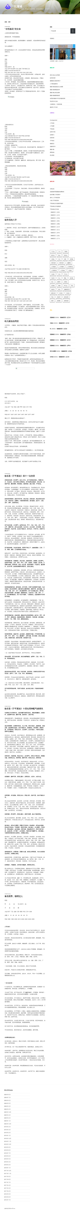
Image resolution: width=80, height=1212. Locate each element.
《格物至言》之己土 (55, 229)
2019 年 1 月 (7, 1135)
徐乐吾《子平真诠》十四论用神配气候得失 (24, 708)
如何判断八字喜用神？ (55, 194)
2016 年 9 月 (7, 1194)
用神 (59, 285)
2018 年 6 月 (7, 1156)
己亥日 (53, 278)
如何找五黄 (52, 78)
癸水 (59, 289)
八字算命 (62, 270)
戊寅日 (58, 282)
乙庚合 (53, 259)
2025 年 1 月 (7, 1121)
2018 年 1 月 (7, 1167)
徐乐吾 (71, 278)
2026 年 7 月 (7, 1097)
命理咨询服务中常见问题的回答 (57, 98)
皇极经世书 (52, 146)
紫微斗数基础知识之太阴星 (56, 86)
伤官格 (71, 259)
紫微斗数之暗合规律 (55, 92)
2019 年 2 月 (7, 1132)
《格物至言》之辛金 (55, 218)
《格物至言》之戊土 (55, 235)
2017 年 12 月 (7, 1170)
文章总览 (52, 188)
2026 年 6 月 (7, 1100)
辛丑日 (61, 293)
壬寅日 (70, 270)
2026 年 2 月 (7, 1109)
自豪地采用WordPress (9, 1208)
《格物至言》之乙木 (55, 227)
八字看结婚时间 (54, 83)
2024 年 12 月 (7, 1124)
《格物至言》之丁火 (55, 238)
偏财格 (69, 263)
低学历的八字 (11, 219)
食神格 (58, 300)
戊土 (52, 282)
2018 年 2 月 (7, 1164)
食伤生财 (66, 297)
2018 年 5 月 (7, 1159)
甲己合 (65, 285)
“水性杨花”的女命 (13, 28)
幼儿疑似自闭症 (12, 321)
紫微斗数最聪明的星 (55, 95)
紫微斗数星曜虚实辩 (55, 89)
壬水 (59, 274)
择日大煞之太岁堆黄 (55, 75)
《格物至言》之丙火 (55, 221)
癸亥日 (53, 289)
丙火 (59, 255)
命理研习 (52, 135)
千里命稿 (52, 129)
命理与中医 (52, 132)
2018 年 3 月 (7, 1162)
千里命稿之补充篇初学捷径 (56, 203)
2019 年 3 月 (7, 1129)
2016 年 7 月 (7, 1200)
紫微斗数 (52, 149)
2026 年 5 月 (7, 1103)
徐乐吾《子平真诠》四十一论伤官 (20, 475)
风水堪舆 (52, 155)
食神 (52, 300)
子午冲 (65, 274)
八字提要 (52, 126)
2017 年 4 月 (7, 1185)
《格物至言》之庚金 (55, 224)
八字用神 (61, 266)
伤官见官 (61, 263)
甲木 (72, 285)
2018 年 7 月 (7, 1153)
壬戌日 (53, 274)
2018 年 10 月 (7, 1144)
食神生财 (66, 300)
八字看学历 (54, 270)
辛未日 (68, 293)
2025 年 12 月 (7, 1112)
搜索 (51, 27)
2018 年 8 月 (7, 1150)
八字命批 (52, 123)
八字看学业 (70, 266)
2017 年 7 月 (7, 1182)
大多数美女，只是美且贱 (56, 104)
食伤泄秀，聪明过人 (14, 896)
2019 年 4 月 (7, 1126)
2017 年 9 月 (7, 1176)
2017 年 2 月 (7, 1191)
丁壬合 (53, 251)
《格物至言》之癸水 (55, 212)
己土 (59, 278)
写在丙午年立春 (54, 101)
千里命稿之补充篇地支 (55, 206)
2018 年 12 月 (7, 1138)
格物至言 (52, 143)
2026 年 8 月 (7, 1094)
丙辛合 (65, 255)
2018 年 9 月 (7, 1147)
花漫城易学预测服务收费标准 (57, 191)
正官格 (53, 285)
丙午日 (53, 255)
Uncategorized (53, 120)
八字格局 (53, 266)
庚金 (65, 278)
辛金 (52, 297)
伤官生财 (53, 263)
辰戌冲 (58, 297)
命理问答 (52, 137)
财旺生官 (53, 293)
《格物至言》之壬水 (55, 215)
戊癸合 (65, 282)
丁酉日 (65, 251)
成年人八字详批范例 (55, 197)
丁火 (59, 251)
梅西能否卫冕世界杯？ (55, 81)
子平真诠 (52, 140)
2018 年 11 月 (7, 1141)
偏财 (26, 992)
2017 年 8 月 (7, 1179)
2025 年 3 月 (7, 1115)
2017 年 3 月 (7, 1188)
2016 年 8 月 (7, 1197)
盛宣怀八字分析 (54, 107)
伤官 (65, 259)
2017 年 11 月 (7, 1173)
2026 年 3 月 (7, 1106)
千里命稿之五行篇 (54, 209)
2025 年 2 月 (7, 1118)
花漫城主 (52, 38)
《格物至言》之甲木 (55, 232)
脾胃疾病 (52, 152)
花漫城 (18, 6)
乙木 (59, 259)
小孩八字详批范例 (54, 200)
